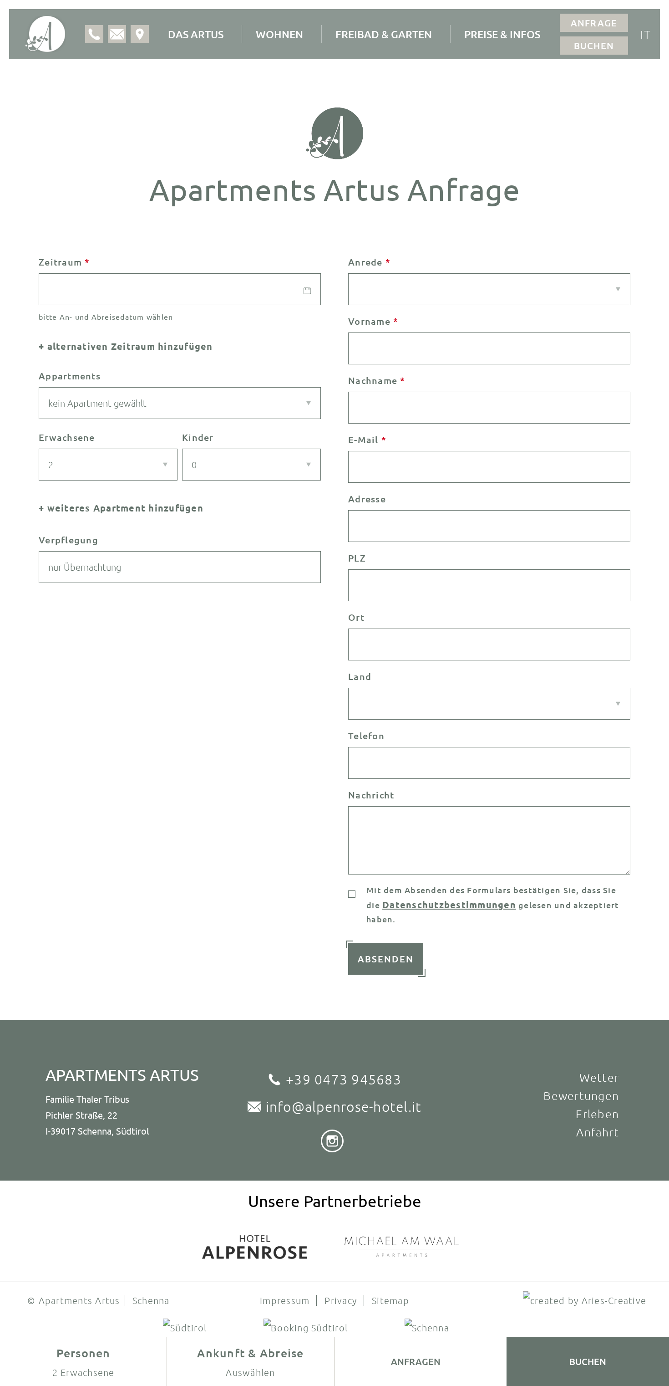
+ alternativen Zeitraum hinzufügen (126, 346)
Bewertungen (581, 1095)
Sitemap (390, 1300)
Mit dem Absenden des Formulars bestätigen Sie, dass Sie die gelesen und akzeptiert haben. (492, 904)
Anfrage (594, 23)
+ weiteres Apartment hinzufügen (121, 508)
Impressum (284, 1300)
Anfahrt (597, 1132)
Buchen (594, 45)
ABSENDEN (386, 959)
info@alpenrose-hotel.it (344, 1106)
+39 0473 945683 (343, 1079)
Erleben (597, 1113)
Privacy (340, 1300)
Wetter (599, 1077)
